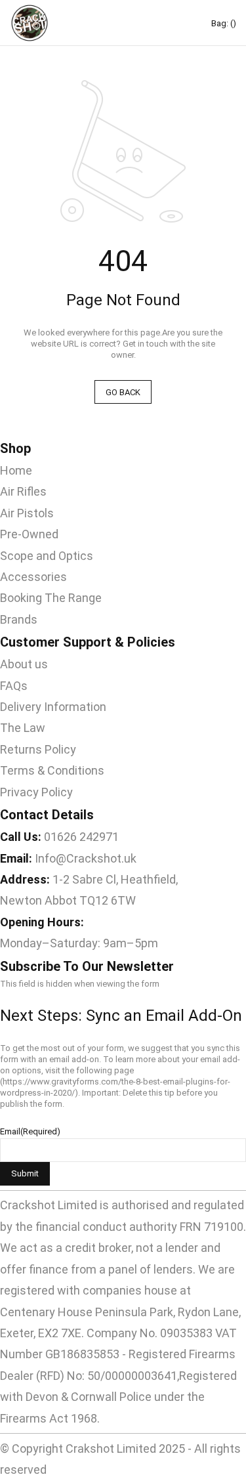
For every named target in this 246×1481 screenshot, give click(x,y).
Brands (18, 619)
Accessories (33, 577)
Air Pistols (27, 513)
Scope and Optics (46, 556)
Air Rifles (23, 491)
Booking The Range (51, 598)
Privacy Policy (36, 792)
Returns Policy (38, 749)
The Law (22, 728)
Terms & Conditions (52, 770)
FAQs (14, 686)
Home (16, 470)
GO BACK (123, 392)
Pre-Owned (29, 534)
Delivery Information (53, 707)
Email (30, 1131)
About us (24, 664)
